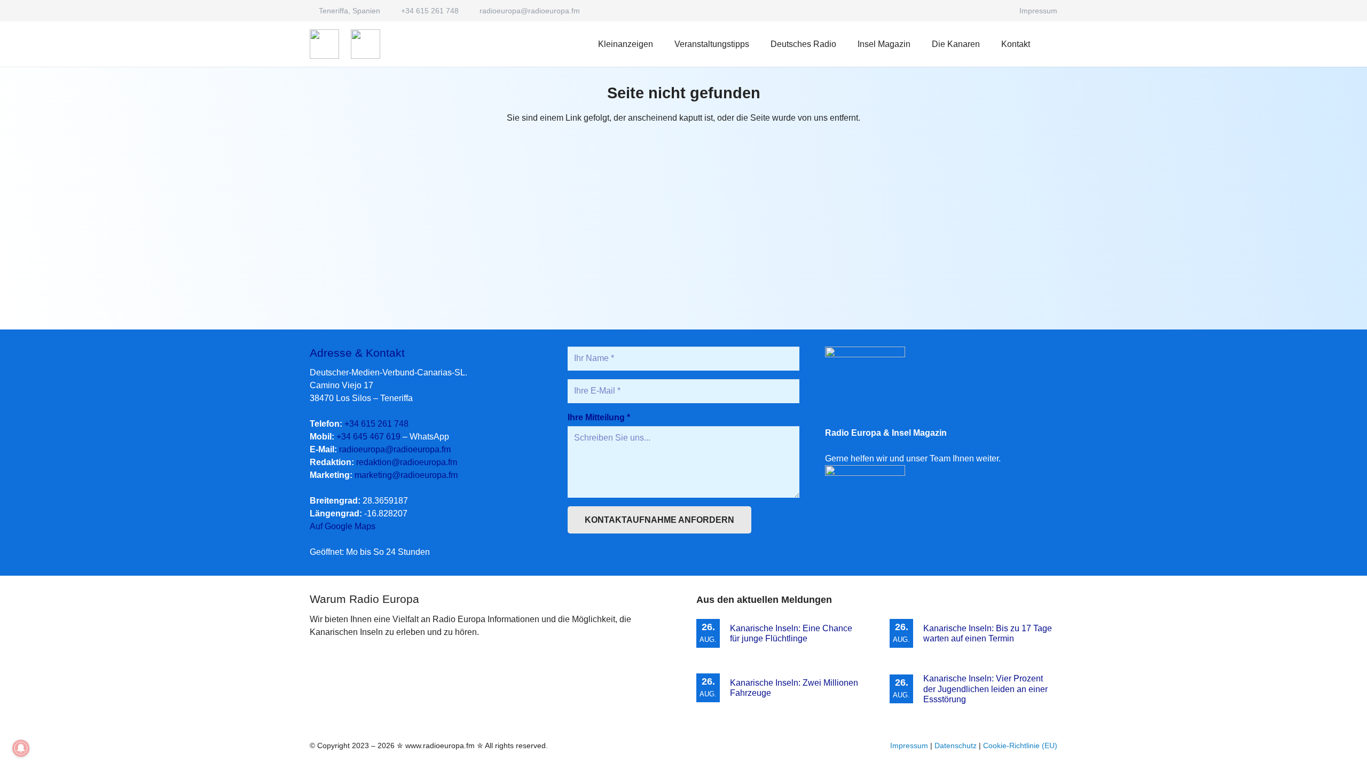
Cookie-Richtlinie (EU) (1020, 745)
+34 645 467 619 (368, 436)
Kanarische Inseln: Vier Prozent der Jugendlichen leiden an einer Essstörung (985, 688)
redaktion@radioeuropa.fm (406, 462)
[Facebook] (999, 10)
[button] (843, 44)
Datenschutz (955, 745)
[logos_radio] (324, 44)
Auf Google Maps (342, 526)
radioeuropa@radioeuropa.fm (395, 449)
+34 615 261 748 (376, 423)
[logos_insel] (365, 44)
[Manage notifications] (20, 748)
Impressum (909, 745)
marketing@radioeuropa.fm (406, 475)
